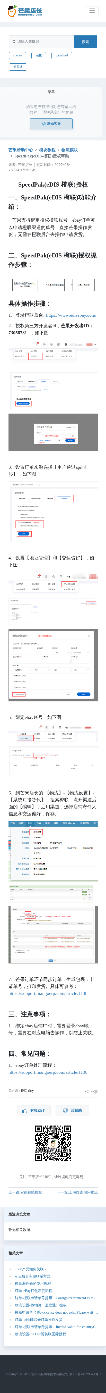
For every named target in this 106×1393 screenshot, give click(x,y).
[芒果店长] (24, 10)
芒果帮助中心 (20, 150)
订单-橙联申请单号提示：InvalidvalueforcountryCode (57, 1327)
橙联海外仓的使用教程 (33, 1284)
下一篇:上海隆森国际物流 (77, 1192)
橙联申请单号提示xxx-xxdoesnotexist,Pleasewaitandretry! (57, 1312)
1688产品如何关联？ (31, 1269)
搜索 (85, 41)
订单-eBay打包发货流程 (33, 1291)
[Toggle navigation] (92, 10)
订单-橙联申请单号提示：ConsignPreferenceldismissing (57, 1298)
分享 (93, 1091)
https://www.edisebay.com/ (71, 315)
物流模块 (69, 150)
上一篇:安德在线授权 (25, 1192)
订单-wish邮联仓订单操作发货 (39, 1320)
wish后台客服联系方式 (32, 1276)
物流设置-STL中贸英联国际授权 (40, 1334)
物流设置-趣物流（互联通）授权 (41, 1305)
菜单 (51, 91)
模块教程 (47, 150)
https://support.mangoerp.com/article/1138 (47, 993)
